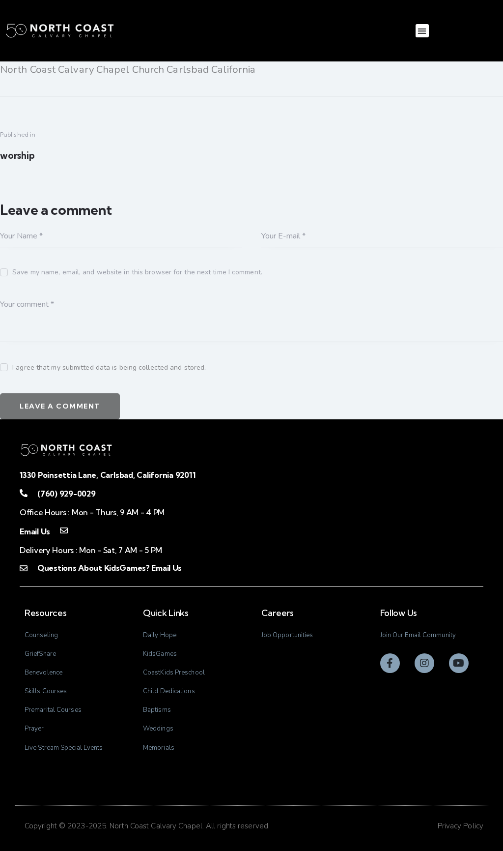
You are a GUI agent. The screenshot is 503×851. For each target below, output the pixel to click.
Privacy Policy (460, 826)
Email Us (35, 531)
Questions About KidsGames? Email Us (109, 568)
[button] (422, 30)
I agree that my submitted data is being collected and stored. (109, 367)
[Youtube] (459, 663)
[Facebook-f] (390, 663)
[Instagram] (424, 663)
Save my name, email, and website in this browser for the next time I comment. (137, 272)
